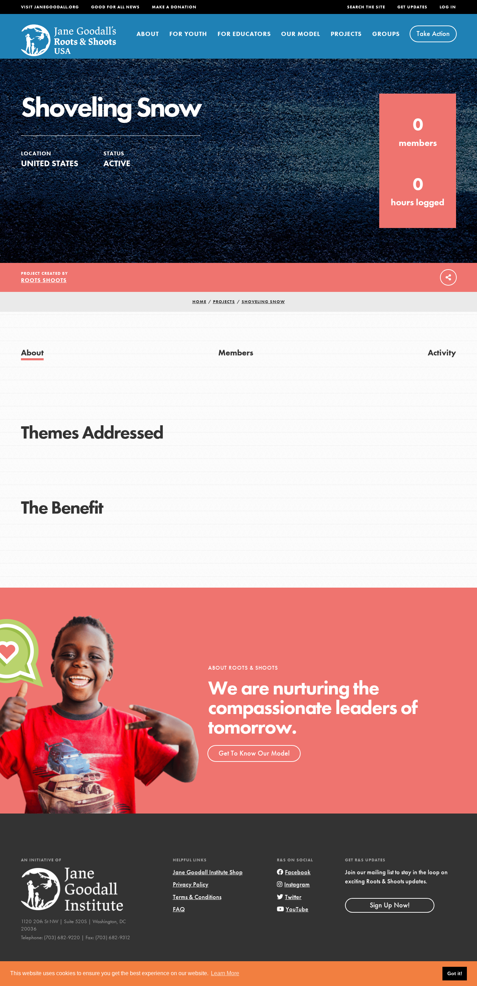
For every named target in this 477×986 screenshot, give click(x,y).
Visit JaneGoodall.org (50, 7)
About (148, 34)
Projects (346, 34)
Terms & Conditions (197, 897)
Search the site (366, 7)
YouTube (297, 909)
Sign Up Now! (390, 905)
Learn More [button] (225, 973)
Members (235, 352)
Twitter (293, 897)
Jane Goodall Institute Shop (208, 872)
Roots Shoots (44, 280)
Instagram (297, 884)
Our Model (300, 34)
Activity (442, 352)
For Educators (244, 34)
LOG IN (448, 7)
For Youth (188, 34)
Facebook (297, 872)
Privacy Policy (190, 884)
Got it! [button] (454, 973)
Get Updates (412, 7)
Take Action (433, 33)
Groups (386, 34)
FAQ (179, 909)
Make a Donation (174, 7)
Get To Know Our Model (254, 753)
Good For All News (115, 7)
